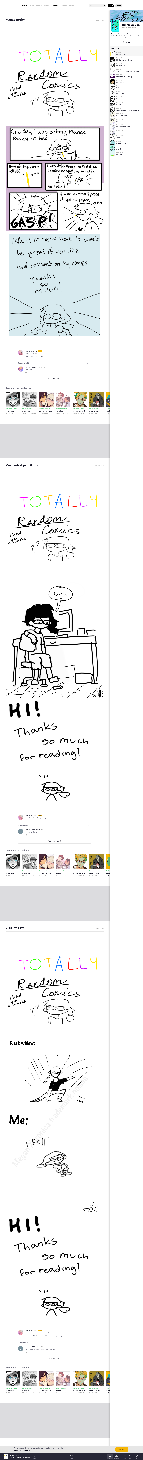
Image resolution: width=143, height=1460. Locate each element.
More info (17, 1450)
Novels (46, 5)
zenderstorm (30, 367)
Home (32, 5)
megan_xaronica (31, 351)
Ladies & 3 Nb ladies (32, 830)
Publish (119, 5)
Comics (39, 5)
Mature (64, 5)
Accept (122, 1449)
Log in (111, 5)
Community (55, 5)
